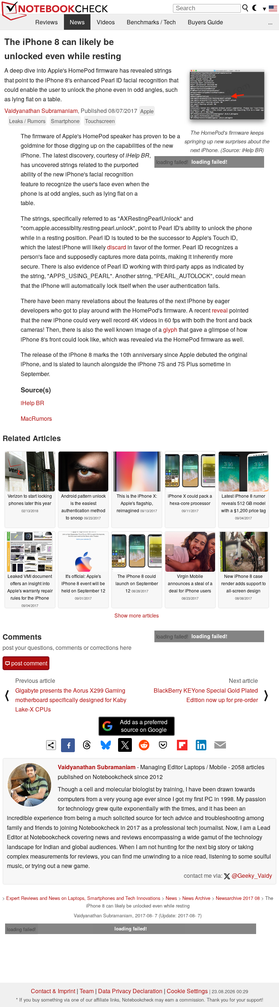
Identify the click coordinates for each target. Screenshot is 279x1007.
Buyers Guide (205, 22)
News (77, 22)
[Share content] (51, 745)
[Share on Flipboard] (182, 745)
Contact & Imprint (53, 991)
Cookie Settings (187, 991)
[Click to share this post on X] (125, 745)
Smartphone (65, 121)
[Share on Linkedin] (201, 745)
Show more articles (136, 615)
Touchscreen (100, 121)
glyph (170, 329)
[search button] (245, 8)
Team (87, 991)
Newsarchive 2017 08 (238, 897)
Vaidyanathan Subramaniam (41, 110)
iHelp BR (32, 403)
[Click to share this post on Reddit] (144, 745)
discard (116, 247)
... (270, 22)
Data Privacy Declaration (130, 991)
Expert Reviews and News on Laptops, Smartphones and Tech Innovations (83, 897)
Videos (106, 22)
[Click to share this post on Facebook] (68, 745)
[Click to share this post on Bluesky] (106, 745)
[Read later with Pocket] (163, 745)
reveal (220, 310)
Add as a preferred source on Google (143, 726)
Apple (147, 111)
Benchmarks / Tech (151, 22)
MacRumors (36, 418)
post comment (28, 663)
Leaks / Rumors (27, 121)
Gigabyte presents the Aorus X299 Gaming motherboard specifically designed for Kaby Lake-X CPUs (70, 700)
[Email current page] (220, 745)
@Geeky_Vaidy (251, 875)
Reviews (46, 22)
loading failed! (172, 162)
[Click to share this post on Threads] (87, 745)
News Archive (196, 897)
